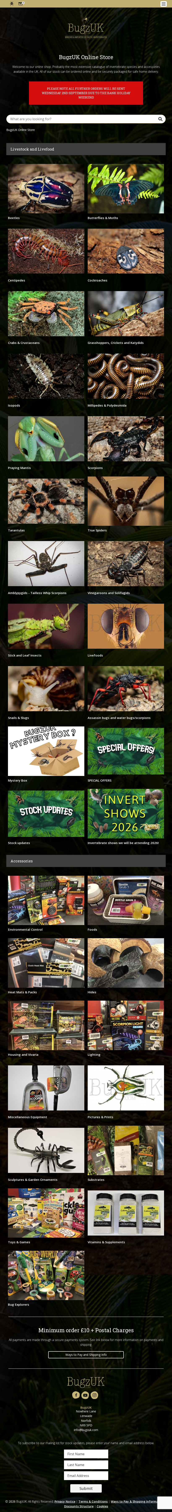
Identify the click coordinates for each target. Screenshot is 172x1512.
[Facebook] (76, 1395)
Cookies (102, 1506)
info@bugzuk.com (86, 1430)
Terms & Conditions (93, 1501)
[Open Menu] (163, 3)
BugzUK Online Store (20, 129)
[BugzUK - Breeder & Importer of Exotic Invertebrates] (86, 26)
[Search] (160, 119)
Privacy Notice (65, 1501)
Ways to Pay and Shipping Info (86, 1355)
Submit (86, 1488)
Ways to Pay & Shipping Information (137, 1501)
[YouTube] (85, 1395)
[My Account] (12, 4)
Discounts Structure (79, 1506)
